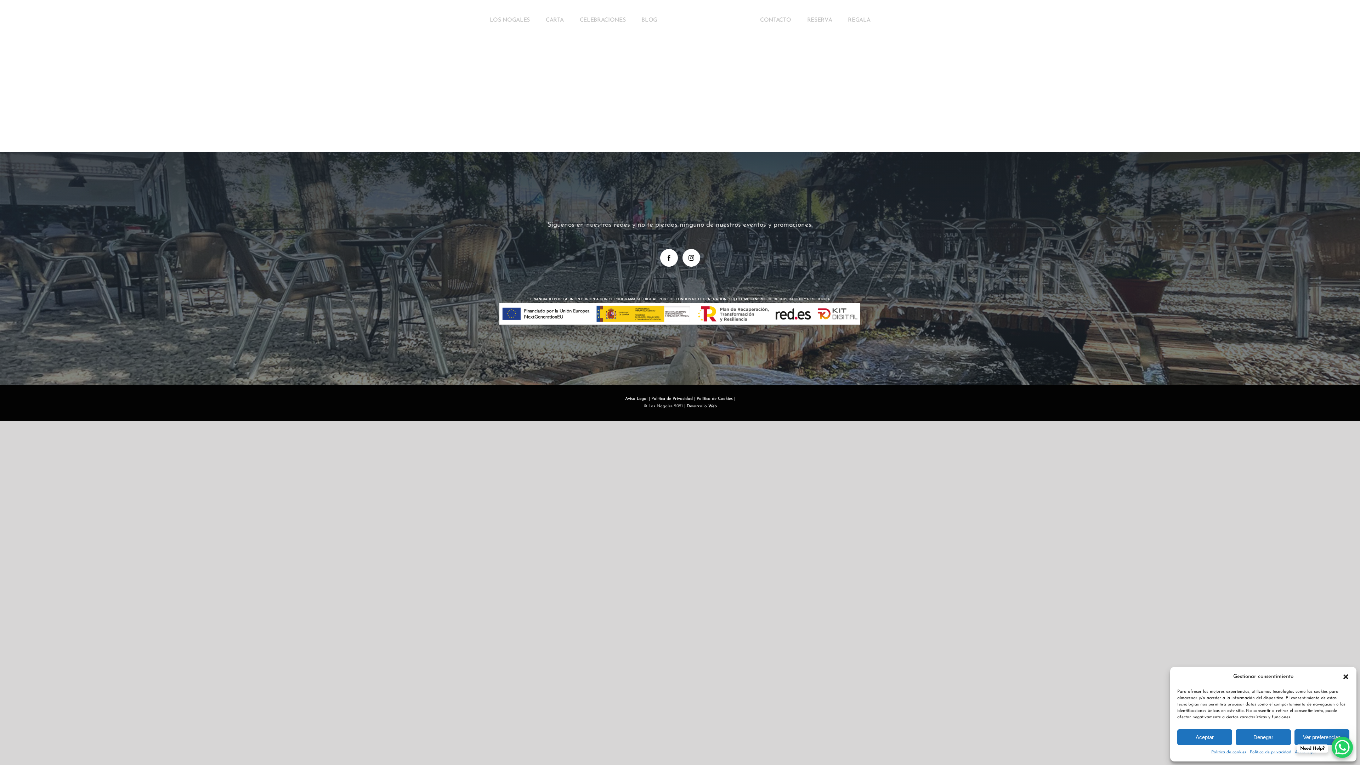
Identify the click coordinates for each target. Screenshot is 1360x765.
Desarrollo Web (702, 406)
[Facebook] (669, 258)
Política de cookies (1228, 752)
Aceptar (1205, 737)
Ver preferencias (1322, 737)
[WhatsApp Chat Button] (1342, 747)
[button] (1345, 676)
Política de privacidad (1270, 752)
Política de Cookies (715, 399)
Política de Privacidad (672, 399)
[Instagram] (691, 258)
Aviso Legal (636, 399)
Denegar (1263, 737)
